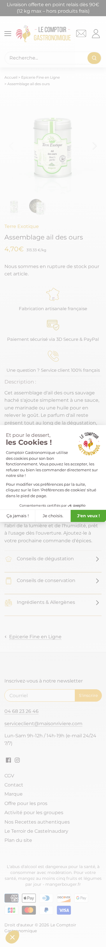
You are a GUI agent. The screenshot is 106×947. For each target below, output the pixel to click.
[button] (12, 937)
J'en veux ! (88, 515)
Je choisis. (53, 515)
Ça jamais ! (17, 515)
